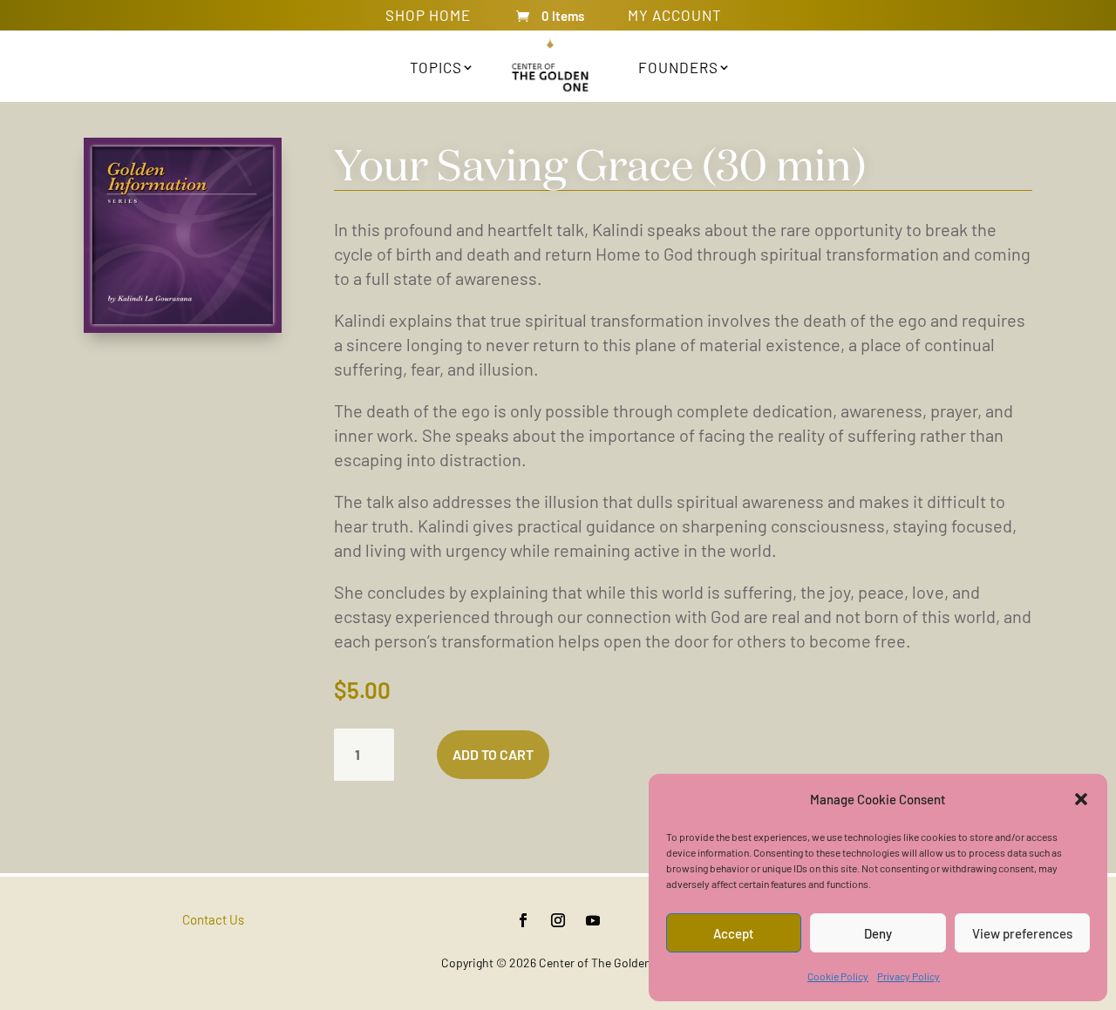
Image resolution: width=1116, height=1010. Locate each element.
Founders (678, 67)
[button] (1081, 799)
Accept (733, 933)
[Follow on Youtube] (593, 920)
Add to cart (493, 754)
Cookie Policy (837, 976)
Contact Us (213, 919)
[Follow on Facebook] (523, 920)
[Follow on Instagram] (558, 920)
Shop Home (428, 18)
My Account (675, 18)
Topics (436, 67)
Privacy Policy (908, 976)
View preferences (1022, 933)
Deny (878, 933)
